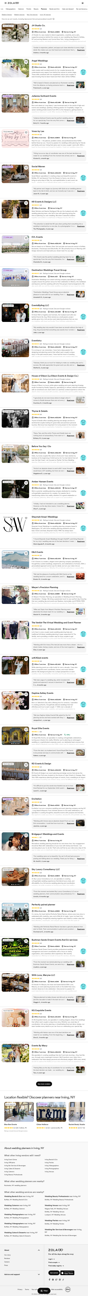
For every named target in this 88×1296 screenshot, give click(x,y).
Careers (7, 1262)
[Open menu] (5, 3)
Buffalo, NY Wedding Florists (54, 1224)
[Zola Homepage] (13, 3)
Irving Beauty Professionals (13, 1174)
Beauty (36, 9)
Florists (28, 9)
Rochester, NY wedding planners (15, 1185)
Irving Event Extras (10, 1159)
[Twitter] (56, 1280)
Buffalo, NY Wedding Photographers (16, 1218)
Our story (7, 1255)
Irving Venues (49, 1171)
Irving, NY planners (45, 14)
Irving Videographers (52, 1165)
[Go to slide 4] (17, 76)
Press (6, 1265)
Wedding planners (19, 14)
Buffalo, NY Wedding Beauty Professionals (59, 1199)
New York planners (32, 14)
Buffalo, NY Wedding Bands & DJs (15, 1199)
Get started (54, 1273)
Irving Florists (49, 1162)
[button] (26, 27)
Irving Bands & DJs (51, 1159)
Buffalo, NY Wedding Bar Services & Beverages (61, 1235)
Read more (81, 50)
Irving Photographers (52, 1168)
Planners (44, 9)
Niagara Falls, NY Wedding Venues (56, 1209)
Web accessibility (57, 1289)
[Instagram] (60, 1280)
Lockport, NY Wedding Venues (55, 1215)
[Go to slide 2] (15, 40)
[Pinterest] (53, 1280)
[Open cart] (83, 3)
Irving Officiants (9, 1162)
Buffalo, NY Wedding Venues (54, 1212)
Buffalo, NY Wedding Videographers (16, 1227)
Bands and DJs (54, 9)
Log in (50, 1259)
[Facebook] (49, 1280)
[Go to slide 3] (17, 40)
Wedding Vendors (7, 14)
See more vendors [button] (44, 1084)
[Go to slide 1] (13, 40)
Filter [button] (46, 1291)
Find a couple (53, 1262)
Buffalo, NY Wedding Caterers (14, 1209)
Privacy (20, 1289)
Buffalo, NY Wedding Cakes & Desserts (17, 1236)
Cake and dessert (68, 9)
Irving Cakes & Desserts (12, 1168)
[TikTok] (63, 1280)
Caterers (21, 9)
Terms (27, 1289)
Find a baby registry (55, 1266)
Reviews (7, 1258)
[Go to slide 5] (19, 76)
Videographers (10, 9)
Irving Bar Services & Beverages (15, 1165)
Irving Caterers (9, 1171)
